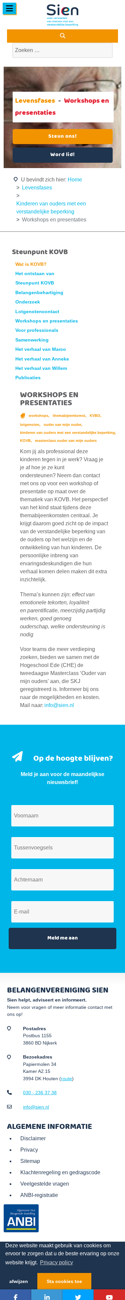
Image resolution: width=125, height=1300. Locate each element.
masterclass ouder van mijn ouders (66, 441)
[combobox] (62, 50)
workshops (39, 416)
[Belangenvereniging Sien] (62, 15)
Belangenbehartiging (39, 292)
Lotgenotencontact (37, 311)
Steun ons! (62, 136)
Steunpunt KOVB (34, 282)
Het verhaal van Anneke (42, 359)
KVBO (95, 416)
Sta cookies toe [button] (64, 1281)
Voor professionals (36, 330)
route (66, 1078)
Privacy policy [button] (56, 1262)
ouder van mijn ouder (63, 425)
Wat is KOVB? (31, 264)
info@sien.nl (59, 705)
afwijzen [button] (18, 1281)
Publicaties (28, 377)
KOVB (26, 441)
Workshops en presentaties (46, 320)
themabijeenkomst (69, 416)
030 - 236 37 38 (40, 1092)
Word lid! (62, 154)
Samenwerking (32, 340)
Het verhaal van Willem (41, 368)
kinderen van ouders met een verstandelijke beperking (68, 433)
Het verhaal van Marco (40, 349)
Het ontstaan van (34, 273)
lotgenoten (30, 425)
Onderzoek (27, 301)
